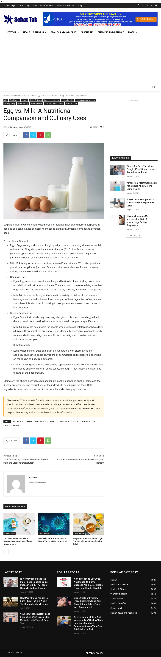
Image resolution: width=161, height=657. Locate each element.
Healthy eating (9, 103)
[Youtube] (156, 5)
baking (29, 421)
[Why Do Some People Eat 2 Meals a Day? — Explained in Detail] (117, 203)
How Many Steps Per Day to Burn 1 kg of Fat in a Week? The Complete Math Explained (35, 601)
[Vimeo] (151, 5)
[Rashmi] (5, 127)
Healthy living (23, 103)
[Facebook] (138, 5)
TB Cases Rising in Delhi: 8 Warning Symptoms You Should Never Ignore (17, 541)
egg (95, 421)
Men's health (58, 103)
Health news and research (85, 100)
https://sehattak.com (37, 482)
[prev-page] (5, 552)
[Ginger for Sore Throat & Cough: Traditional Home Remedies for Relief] (88, 524)
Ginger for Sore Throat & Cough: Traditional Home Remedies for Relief (88, 541)
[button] (154, 87)
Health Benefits (67, 100)
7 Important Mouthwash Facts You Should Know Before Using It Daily (142, 186)
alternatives (18, 421)
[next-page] (10, 552)
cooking (52, 421)
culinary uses (64, 421)
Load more (133, 235)
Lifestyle (48, 103)
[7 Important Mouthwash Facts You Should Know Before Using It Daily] (117, 186)
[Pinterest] (40, 135)
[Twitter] (147, 5)
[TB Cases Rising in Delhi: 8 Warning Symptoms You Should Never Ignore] (19, 524)
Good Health (14, 100)
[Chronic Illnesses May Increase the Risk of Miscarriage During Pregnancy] (117, 220)
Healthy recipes (36, 103)
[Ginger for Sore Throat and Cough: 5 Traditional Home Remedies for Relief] (117, 170)
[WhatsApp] (48, 135)
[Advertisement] (80, 60)
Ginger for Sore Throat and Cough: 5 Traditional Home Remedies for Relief (140, 169)
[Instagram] (142, 5)
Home (6, 95)
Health (24, 100)
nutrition (15, 425)
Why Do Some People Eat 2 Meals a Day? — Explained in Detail (141, 202)
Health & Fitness (36, 100)
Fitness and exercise (20, 95)
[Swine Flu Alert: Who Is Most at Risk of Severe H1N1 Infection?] (53, 524)
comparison (40, 421)
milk (6, 425)
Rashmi (13, 127)
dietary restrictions (81, 421)
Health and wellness (51, 100)
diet (32, 95)
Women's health (71, 103)
